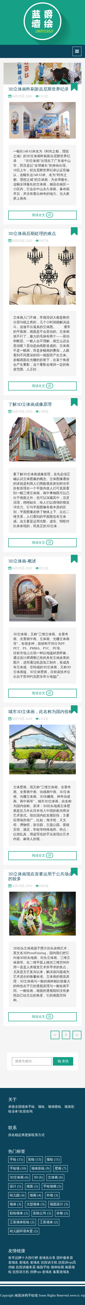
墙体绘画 (57, 1267)
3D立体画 (19, 1177)
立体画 (55, 1177)
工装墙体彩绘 (22, 1222)
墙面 (32, 1186)
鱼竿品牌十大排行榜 (23, 1258)
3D (38, 1177)
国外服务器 (64, 1258)
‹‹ (55, 1035)
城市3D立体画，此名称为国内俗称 (40, 711)
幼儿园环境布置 (24, 1231)
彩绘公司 (42, 1213)
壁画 (60, 1168)
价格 (62, 1213)
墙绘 (53, 1159)
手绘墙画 (52, 1186)
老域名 (13, 1262)
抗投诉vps (65, 1262)
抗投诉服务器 (26, 1267)
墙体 (15, 1204)
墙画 (35, 1195)
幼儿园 (17, 1195)
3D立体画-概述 (22, 561)
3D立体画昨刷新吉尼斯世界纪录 (38, 89)
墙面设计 (59, 1204)
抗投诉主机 (49, 1262)
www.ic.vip (77, 1295)
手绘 (16, 1159)
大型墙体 (35, 1204)
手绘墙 (18, 1168)
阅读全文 (41, 215)
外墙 (52, 1195)
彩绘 (34, 1159)
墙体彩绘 (40, 1168)
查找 (64, 1061)
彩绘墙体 (19, 1213)
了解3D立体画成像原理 (30, 404)
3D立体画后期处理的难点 (32, 233)
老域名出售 (47, 1258)
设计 (15, 1186)
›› (77, 1035)
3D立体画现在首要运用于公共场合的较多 (40, 876)
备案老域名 (61, 1272)
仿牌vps (35, 1272)
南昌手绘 (43, 1267)
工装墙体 (49, 1222)
